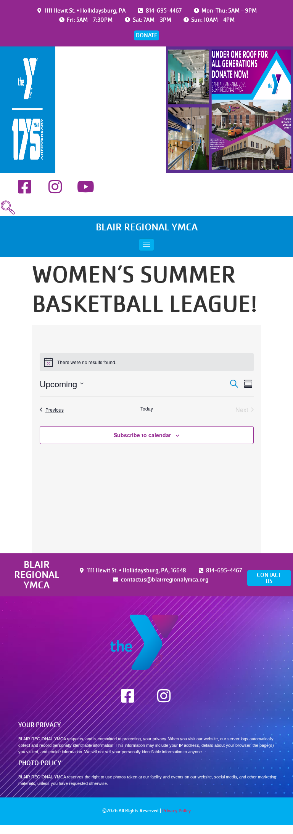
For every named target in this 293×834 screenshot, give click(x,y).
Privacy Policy (176, 811)
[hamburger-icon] (146, 244)
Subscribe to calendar (142, 435)
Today (146, 409)
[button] (7, 208)
